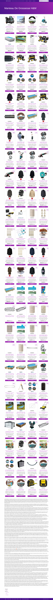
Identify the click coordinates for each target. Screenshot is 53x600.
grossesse (7, 592)
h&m (6, 593)
